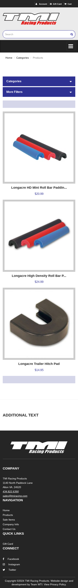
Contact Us (9, 529)
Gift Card (57, 4)
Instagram (14, 564)
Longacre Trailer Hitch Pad (39, 364)
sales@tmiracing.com (15, 495)
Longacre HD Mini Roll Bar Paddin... (39, 187)
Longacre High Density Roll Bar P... (39, 276)
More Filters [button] (14, 91)
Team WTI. (37, 584)
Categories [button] (13, 81)
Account (42, 4)
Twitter (12, 569)
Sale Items (9, 519)
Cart (70, 4)
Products (8, 515)
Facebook (13, 559)
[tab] (39, 81)
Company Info (11, 524)
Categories (22, 57)
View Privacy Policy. (55, 584)
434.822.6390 (11, 491)
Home (8, 57)
